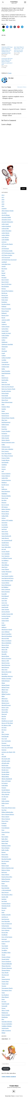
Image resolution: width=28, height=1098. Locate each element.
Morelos (4, 716)
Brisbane (4, 306)
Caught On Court (6, 333)
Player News (5, 821)
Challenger (4, 342)
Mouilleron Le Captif (7, 721)
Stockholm (4, 935)
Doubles (4, 409)
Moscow (4, 718)
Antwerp (4, 242)
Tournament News (7, 990)
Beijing (3, 275)
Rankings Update (6, 845)
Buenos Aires (5, 315)
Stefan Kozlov (5, 926)
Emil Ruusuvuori (6, 422)
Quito (3, 834)
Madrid (3, 625)
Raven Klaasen (5, 848)
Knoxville (4, 594)
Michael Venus (5, 687)
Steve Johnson (5, 930)
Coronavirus (5, 362)
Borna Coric (5, 295)
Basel (3, 271)
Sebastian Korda (6, 906)
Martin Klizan (5, 656)
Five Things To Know (7, 456)
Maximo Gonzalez (6, 678)
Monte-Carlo (5, 707)
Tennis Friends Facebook (9, 1076)
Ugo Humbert (5, 995)
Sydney (3, 943)
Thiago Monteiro (6, 966)
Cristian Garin (5, 366)
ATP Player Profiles (7, 255)
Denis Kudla (5, 395)
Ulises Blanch (5, 997)
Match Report (5, 667)
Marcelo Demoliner (7, 636)
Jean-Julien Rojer (6, 547)
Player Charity (5, 816)
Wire (3, 1019)
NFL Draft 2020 (6, 759)
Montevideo (5, 710)
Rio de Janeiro (5, 861)
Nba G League (5, 734)
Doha (3, 404)
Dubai (3, 411)
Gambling (4, 464)
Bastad (3, 273)
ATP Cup (4, 246)
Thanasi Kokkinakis (7, 963)
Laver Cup (4, 603)
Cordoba (4, 360)
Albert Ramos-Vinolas (7, 210)
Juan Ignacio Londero (7, 576)
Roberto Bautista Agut (8, 868)
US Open (4, 1001)
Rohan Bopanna (6, 879)
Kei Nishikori (5, 587)
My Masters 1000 (6, 725)
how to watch (5, 505)
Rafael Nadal (5, 841)
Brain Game (5, 300)
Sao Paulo (4, 901)
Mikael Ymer (5, 689)
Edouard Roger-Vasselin (8, 418)
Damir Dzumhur (6, 371)
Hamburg (4, 482)
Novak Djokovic (6, 790)
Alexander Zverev (6, 219)
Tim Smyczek (5, 975)
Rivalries (4, 863)
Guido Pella (5, 478)
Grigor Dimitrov (6, 476)
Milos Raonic (5, 701)
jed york (4, 549)
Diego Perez (5, 400)
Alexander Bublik (6, 217)
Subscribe (6, 1069)
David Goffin (5, 380)
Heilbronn (4, 489)
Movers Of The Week (7, 723)
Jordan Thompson (6, 571)
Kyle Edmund (5, 596)
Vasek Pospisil (5, 1004)
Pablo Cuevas (5, 803)
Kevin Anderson (6, 589)
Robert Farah (5, 865)
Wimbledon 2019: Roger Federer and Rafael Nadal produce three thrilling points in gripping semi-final (7, 50)
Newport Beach (6, 745)
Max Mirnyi (5, 674)
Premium (4, 825)
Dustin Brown (5, 415)
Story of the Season (7, 937)
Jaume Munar (5, 545)
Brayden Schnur (6, 304)
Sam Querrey (5, 892)
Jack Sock (4, 529)
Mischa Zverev (5, 703)
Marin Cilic (4, 649)
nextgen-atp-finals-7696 (8, 752)
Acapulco (4, 208)
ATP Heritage (5, 248)
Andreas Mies (5, 228)
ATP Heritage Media (7, 251)
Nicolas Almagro (6, 767)
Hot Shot (4, 500)
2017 (3, 197)
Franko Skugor (5, 460)
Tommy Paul (5, 984)
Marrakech (4, 652)
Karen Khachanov (6, 585)
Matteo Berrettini (6, 672)
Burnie (3, 317)
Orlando (4, 799)
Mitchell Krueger (6, 705)
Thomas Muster (6, 970)
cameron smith (6, 320)
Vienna (3, 1008)
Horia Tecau (5, 498)
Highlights (4, 493)
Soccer (3, 910)
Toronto (4, 986)
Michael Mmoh (5, 685)
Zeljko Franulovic (6, 1030)
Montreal (4, 714)
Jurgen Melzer (5, 583)
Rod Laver (4, 872)
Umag (3, 999)
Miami (3, 683)
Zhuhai (3, 1033)
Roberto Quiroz (6, 870)
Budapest (4, 313)
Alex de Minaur (6, 215)
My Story (4, 730)
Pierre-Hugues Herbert (8, 814)
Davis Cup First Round (8, 386)
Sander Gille (5, 897)
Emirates (4, 427)
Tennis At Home (6, 957)
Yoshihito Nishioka (6, 1026)
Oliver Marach (5, 794)
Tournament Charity (7, 988)
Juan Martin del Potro (7, 578)
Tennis (3, 955)
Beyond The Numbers (7, 291)
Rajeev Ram (5, 843)
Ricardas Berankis (6, 859)
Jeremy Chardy (5, 551)
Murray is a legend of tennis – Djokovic (14, 109)
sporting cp (5, 917)
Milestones (4, 698)
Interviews (4, 522)
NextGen (4, 750)
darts (3, 375)
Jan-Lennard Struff (7, 540)
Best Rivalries (5, 286)
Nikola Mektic (5, 776)
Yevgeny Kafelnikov (7, 1024)
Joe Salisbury (5, 560)
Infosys (4, 518)
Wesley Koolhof (6, 1015)
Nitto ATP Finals (6, 781)
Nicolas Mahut (5, 772)
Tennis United (5, 959)
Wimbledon (5, 1017)
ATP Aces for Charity (7, 244)
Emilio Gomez (5, 424)
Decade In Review (6, 391)
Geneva (4, 467)
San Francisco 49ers (7, 894)
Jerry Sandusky (6, 554)
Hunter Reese (5, 511)
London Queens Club (7, 614)
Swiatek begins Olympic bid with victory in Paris (12, 103)
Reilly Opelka (5, 850)
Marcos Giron (5, 645)
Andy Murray (5, 237)
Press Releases (5, 828)
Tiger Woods (5, 972)
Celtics (3, 340)
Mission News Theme (9, 1096)
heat (3, 487)
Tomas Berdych (6, 979)
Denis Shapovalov (6, 398)
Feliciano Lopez (6, 447)
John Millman (5, 565)
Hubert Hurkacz (6, 509)
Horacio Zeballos (6, 496)
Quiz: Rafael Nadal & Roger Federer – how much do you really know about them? (19, 49)
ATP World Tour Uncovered (9, 260)
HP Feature (5, 507)
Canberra (4, 324)
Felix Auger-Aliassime (7, 449)
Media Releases (6, 681)
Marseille (4, 654)
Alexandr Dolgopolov (7, 222)
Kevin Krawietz (6, 591)
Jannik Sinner (5, 542)
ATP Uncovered (6, 257)
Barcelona (4, 268)
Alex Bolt (4, 213)
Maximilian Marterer (7, 676)
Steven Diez (5, 932)
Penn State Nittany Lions (8, 808)
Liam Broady (5, 607)
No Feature (5, 783)
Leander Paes (5, 605)
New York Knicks (6, 741)
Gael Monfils (5, 462)
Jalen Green (5, 531)
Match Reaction (6, 665)
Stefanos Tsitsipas (6, 928)
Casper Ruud (5, 331)
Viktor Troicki (5, 1010)
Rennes (4, 852)
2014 (3, 195)
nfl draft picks (5, 763)
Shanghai (4, 908)
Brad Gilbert (5, 297)
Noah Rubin (5, 785)
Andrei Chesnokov (6, 231)
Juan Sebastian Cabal (7, 580)
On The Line (5, 796)
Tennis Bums (14, 2)
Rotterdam (4, 886)
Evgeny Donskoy (6, 431)
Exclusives (4, 433)
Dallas (3, 369)
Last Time (4, 600)
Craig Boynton (5, 364)
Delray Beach (5, 393)
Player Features (6, 819)
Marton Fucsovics (6, 658)
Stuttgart (4, 939)
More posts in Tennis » (21, 87)
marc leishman (5, 632)
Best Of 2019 (5, 282)
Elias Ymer (4, 420)
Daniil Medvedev (6, 373)
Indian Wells (5, 516)
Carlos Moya (5, 329)
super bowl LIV (6, 941)
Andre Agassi (5, 224)
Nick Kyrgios (5, 765)
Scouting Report (6, 903)
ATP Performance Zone (8, 253)
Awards (4, 266)
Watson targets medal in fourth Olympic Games (11, 114)
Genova (4, 469)
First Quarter (5, 451)
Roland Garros (5, 881)
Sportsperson (5, 919)
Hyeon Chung (5, 513)
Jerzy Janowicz (5, 556)
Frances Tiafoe (6, 458)
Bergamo (4, 277)
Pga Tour (4, 810)
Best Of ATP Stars (6, 284)
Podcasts (4, 823)
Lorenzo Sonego (6, 616)
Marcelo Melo (5, 638)
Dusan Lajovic (5, 413)
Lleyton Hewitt (6, 611)
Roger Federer (5, 874)
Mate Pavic (4, 669)
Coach (3, 353)
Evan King (4, 429)
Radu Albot (5, 839)
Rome (3, 883)
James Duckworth (6, 536)
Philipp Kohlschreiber (7, 812)
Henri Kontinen (6, 491)
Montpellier (5, 712)
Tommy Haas (5, 981)
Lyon (3, 623)
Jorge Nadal (5, 574)
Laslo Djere (5, 598)
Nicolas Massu (5, 774)
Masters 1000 (5, 661)
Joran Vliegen (5, 569)
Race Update (5, 836)
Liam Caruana (5, 609)
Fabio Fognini (5, 438)
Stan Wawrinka (6, 921)
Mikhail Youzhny (6, 694)
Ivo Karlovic (5, 527)
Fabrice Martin (6, 440)
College (4, 355)
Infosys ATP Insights (7, 520)
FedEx (3, 444)
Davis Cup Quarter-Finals (8, 389)
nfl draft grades (6, 761)
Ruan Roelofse (5, 888)
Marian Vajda (5, 647)
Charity (4, 349)
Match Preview (6, 663)
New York (4, 738)
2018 (3, 199)
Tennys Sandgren (6, 961)
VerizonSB (4, 1006)
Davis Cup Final (6, 384)
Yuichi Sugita (5, 1028)
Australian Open (6, 264)
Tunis (3, 992)
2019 (3, 202)
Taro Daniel (5, 946)
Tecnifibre (4, 950)
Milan (3, 696)
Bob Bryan (4, 293)
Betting (4, 288)
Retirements (5, 857)
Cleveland (4, 351)
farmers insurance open (8, 442)
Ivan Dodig (4, 525)
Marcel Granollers (6, 634)
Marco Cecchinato (6, 640)
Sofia (3, 912)
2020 (3, 204)
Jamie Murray (5, 538)
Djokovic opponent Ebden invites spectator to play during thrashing (12, 91)
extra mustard (5, 435)
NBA (3, 732)
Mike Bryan (5, 692)
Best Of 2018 (5, 280)
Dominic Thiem (6, 407)
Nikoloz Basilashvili (7, 779)
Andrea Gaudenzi (6, 226)
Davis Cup (4, 382)
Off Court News (6, 792)
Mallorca (4, 627)
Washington (5, 1012)
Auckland (4, 262)
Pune (3, 830)
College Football (6, 358)
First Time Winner (6, 453)
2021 (3, 206)
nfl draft (4, 756)
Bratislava (4, 302)
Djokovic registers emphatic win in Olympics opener (13, 97)
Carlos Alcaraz (5, 326)
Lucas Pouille (5, 618)
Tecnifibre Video (6, 952)
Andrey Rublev (5, 235)
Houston (4, 502)
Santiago (4, 899)
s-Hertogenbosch (6, 890)
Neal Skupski (5, 736)
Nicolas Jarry (5, 770)
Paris (3, 805)
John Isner (4, 562)
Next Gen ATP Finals (7, 747)
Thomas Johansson (7, 968)
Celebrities (4, 337)
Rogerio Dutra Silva (7, 877)
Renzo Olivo (5, 854)
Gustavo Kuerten (6, 480)
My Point (4, 727)
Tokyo (3, 977)
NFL (3, 754)
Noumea (4, 787)
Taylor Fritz (5, 948)
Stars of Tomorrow (7, 923)
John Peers (4, 567)
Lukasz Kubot (5, 620)
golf (3, 471)
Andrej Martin (5, 233)
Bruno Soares (5, 311)
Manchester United (7, 629)
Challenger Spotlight (7, 344)
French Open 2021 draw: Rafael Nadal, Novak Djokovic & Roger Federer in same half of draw (7, 61)
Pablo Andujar (5, 801)
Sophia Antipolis (6, 914)
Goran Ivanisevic (6, 473)
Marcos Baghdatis (6, 643)
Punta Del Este (6, 832)
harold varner (5, 485)
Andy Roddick (5, 239)
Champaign (5, 346)
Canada (4, 322)
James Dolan (5, 534)
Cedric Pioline (5, 335)
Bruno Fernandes (6, 309)
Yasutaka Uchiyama (7, 1021)
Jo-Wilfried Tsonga (7, 558)
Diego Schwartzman (7, 402)
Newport (4, 743)
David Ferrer (5, 378)
